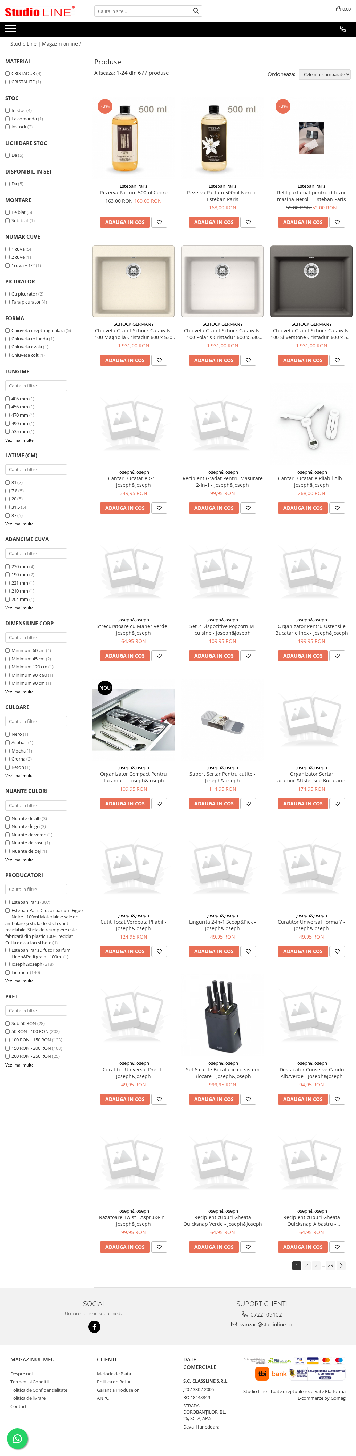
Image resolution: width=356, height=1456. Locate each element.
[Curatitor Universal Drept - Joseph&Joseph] (133, 1015)
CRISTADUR (23, 73)
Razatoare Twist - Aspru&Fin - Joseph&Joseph (133, 1220)
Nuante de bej (26, 851)
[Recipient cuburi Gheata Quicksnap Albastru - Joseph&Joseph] (311, 1163)
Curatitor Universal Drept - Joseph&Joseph (133, 1072)
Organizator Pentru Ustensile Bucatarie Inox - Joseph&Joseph (311, 629)
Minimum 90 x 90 (29, 675)
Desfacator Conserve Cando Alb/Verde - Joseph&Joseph (312, 1072)
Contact (18, 1406)
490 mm (19, 423)
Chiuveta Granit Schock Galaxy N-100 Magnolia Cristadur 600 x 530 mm (133, 333)
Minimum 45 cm (28, 658)
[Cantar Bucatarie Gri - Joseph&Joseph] (133, 424)
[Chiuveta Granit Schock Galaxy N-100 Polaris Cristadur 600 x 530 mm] (222, 281)
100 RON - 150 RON (31, 1040)
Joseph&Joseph (26, 964)
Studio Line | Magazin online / (46, 43)
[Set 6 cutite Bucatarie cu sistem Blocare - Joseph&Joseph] (222, 1015)
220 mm (19, 566)
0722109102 (265, 1314)
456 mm (19, 406)
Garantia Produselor (118, 1390)
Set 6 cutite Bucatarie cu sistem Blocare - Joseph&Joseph (222, 1072)
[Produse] (11, 30)
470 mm (19, 415)
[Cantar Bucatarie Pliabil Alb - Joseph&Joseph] (311, 424)
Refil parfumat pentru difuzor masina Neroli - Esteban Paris (311, 195)
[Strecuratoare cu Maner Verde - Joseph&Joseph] (133, 572)
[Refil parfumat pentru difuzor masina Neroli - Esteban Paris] (311, 138)
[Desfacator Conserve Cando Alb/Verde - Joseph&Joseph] (311, 1015)
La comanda (24, 118)
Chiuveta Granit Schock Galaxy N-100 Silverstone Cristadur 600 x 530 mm (311, 333)
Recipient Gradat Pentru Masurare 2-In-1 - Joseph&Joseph (223, 481)
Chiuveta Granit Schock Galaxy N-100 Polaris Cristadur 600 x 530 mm (222, 333)
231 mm (19, 583)
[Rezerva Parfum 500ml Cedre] (133, 138)
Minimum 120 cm (29, 666)
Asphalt (19, 742)
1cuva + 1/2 (23, 265)
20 (13, 499)
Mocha (18, 751)
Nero (16, 734)
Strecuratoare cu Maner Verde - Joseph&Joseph (133, 629)
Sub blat (20, 220)
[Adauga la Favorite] (159, 222)
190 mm (19, 574)
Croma (18, 759)
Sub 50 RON (23, 1023)
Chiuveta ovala (26, 347)
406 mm (19, 398)
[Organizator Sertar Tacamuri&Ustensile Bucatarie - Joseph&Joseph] (311, 720)
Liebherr (20, 972)
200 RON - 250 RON (31, 1056)
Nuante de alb (26, 818)
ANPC (103, 1398)
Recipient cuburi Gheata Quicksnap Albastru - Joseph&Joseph (311, 1220)
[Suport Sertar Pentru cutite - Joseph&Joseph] (222, 720)
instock (18, 126)
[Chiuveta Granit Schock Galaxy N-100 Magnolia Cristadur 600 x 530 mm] (133, 281)
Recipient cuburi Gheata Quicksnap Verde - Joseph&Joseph (222, 1220)
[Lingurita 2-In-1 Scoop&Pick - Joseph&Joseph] (222, 868)
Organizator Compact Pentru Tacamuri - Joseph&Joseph (133, 777)
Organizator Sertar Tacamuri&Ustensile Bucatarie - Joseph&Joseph (311, 777)
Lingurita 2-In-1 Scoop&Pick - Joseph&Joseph (222, 925)
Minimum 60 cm (28, 650)
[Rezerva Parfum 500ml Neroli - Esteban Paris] (222, 138)
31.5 (15, 507)
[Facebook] (94, 1327)
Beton (17, 767)
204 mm (19, 599)
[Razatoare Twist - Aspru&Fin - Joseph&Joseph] (133, 1163)
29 (330, 1265)
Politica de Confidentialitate (38, 1390)
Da (14, 155)
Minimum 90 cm (28, 683)
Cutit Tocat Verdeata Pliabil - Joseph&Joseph (133, 925)
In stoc (18, 110)
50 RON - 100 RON (30, 1031)
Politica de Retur (114, 1381)
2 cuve (18, 257)
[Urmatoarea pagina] (341, 1265)
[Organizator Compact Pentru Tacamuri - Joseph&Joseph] (133, 720)
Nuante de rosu (27, 842)
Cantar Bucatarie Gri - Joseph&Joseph (133, 481)
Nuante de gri (25, 826)
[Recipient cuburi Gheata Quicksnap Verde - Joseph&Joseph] (222, 1163)
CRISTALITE (23, 82)
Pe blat (18, 212)
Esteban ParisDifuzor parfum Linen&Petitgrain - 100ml (41, 953)
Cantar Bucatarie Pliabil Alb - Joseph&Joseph (311, 481)
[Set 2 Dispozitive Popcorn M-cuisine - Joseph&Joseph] (222, 572)
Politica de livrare (28, 1398)
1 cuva (18, 249)
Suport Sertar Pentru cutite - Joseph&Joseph (222, 777)
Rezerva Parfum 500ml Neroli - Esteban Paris (222, 195)
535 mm (19, 431)
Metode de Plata (114, 1373)
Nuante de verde (28, 834)
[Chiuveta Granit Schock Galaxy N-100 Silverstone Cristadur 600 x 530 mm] (311, 281)
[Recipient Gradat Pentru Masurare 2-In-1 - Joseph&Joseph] (222, 424)
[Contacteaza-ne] (343, 29)
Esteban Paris (25, 902)
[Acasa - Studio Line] (40, 11)
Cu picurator (24, 294)
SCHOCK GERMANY (134, 324)
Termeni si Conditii (29, 1381)
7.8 (14, 491)
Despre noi (21, 1373)
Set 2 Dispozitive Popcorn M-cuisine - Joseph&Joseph (222, 629)
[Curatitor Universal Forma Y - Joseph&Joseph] (311, 868)
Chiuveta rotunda (29, 339)
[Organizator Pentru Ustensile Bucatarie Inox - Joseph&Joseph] (311, 572)
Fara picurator (26, 302)
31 (13, 482)
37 (13, 515)
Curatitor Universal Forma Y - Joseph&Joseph (311, 925)
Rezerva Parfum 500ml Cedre (134, 192)
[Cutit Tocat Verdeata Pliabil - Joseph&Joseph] (133, 868)
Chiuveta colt (25, 355)
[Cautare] (196, 11)
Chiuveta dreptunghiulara (38, 330)
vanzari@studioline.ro (265, 1324)
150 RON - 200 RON (31, 1048)
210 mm (19, 591)
